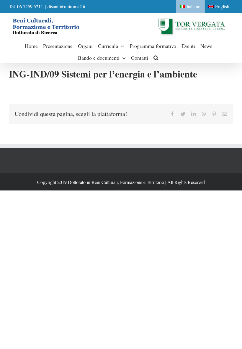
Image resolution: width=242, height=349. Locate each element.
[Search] (156, 57)
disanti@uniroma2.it (66, 6)
